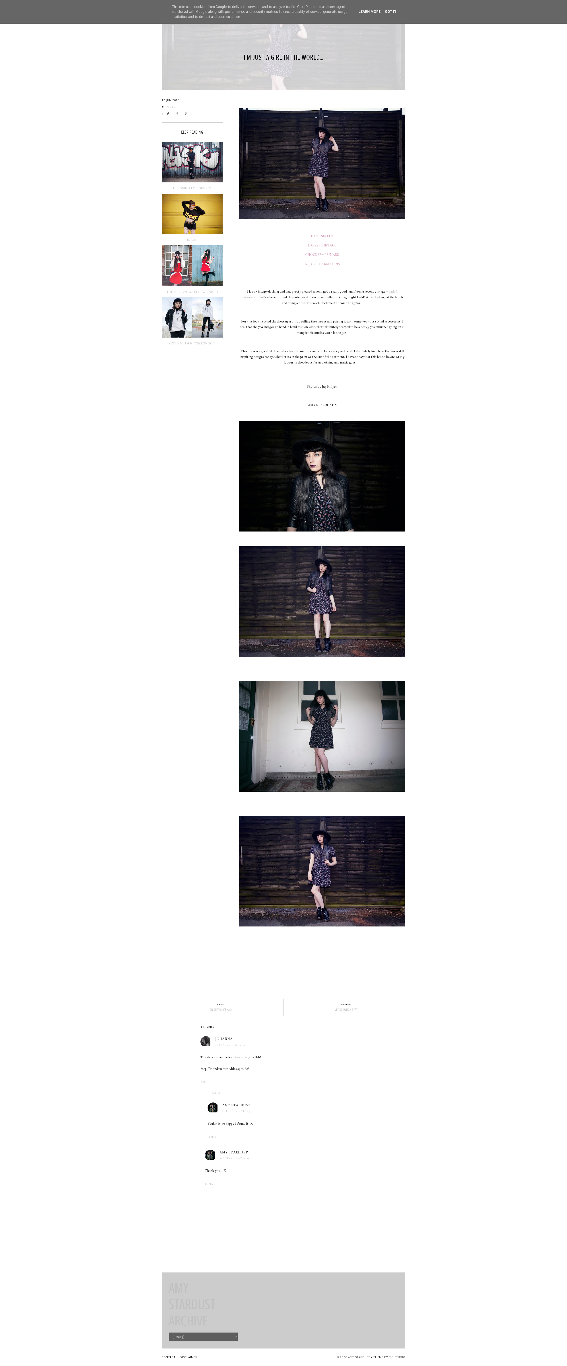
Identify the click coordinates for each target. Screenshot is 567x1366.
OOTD (171, 106)
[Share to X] (169, 113)
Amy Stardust (236, 1105)
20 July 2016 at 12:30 (237, 1111)
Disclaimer (188, 1357)
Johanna (224, 1039)
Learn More (370, 12)
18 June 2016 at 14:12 (230, 1045)
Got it (390, 12)
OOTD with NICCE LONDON (192, 343)
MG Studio (397, 1357)
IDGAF (192, 240)
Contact (168, 1357)
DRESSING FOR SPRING (192, 188)
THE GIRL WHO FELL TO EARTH (192, 291)
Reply (204, 1081)
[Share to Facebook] (178, 113)
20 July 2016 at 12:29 (234, 1158)
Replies (216, 1092)
